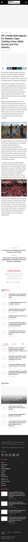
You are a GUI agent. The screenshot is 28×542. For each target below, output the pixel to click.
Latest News (4, 464)
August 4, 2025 (12, 319)
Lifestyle (3, 470)
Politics (10, 32)
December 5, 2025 (12, 312)
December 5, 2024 (12, 299)
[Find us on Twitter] (6, 455)
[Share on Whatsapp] (19, 68)
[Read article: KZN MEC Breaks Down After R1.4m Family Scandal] (4, 317)
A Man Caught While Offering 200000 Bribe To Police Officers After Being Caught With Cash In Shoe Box (12, 398)
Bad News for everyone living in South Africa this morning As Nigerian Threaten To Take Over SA (18, 349)
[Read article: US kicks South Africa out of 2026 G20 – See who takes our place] (4, 310)
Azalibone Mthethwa (14, 271)
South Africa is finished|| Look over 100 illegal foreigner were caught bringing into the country (17, 357)
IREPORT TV (4, 479)
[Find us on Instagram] (10, 455)
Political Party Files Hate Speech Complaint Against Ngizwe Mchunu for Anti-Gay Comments (18, 324)
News (6, 32)
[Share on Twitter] (14, 68)
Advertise (3, 485)
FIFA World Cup (4, 476)
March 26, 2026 (12, 336)
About (9, 532)
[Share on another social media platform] (24, 68)
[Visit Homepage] (14, 2)
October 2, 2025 (12, 327)
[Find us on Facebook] (2, 455)
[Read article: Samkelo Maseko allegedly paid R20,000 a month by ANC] (4, 416)
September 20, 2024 (5, 50)
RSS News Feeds (5, 481)
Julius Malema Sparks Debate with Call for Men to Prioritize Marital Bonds (17, 296)
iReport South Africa (5, 536)
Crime (2, 472)
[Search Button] (26, 2)
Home (2, 32)
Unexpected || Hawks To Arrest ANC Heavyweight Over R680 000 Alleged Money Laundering (18, 373)
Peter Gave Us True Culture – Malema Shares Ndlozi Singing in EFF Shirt (17, 407)
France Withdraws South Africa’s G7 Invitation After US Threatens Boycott (17, 332)
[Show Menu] (2, 2)
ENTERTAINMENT (5, 468)
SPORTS (3, 475)
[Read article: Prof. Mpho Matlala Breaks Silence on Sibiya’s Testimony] (4, 304)
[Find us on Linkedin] (17, 455)
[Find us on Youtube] (13, 455)
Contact (3, 483)
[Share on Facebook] (9, 68)
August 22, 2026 (6, 402)
